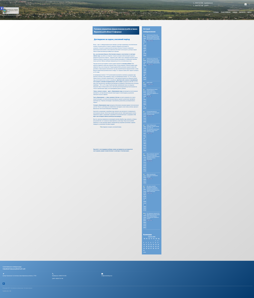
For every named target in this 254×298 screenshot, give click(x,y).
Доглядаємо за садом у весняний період (112, 39)
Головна (216, 12)
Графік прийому (226, 12)
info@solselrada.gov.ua (106, 275)
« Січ (144, 252)
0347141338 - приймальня (204, 3)
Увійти (249, 12)
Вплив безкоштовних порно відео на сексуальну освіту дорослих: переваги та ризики (152, 92)
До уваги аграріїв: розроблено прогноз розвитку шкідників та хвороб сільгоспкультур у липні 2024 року (153, 189)
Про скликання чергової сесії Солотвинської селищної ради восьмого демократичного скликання (153, 156)
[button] (1, 8)
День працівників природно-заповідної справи (152, 175)
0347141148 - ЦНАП (201, 5)
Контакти (242, 12)
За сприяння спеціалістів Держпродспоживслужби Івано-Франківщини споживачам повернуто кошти (153, 216)
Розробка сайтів (6, 291)
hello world (149, 82)
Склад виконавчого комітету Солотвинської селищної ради (153, 113)
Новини (235, 12)
